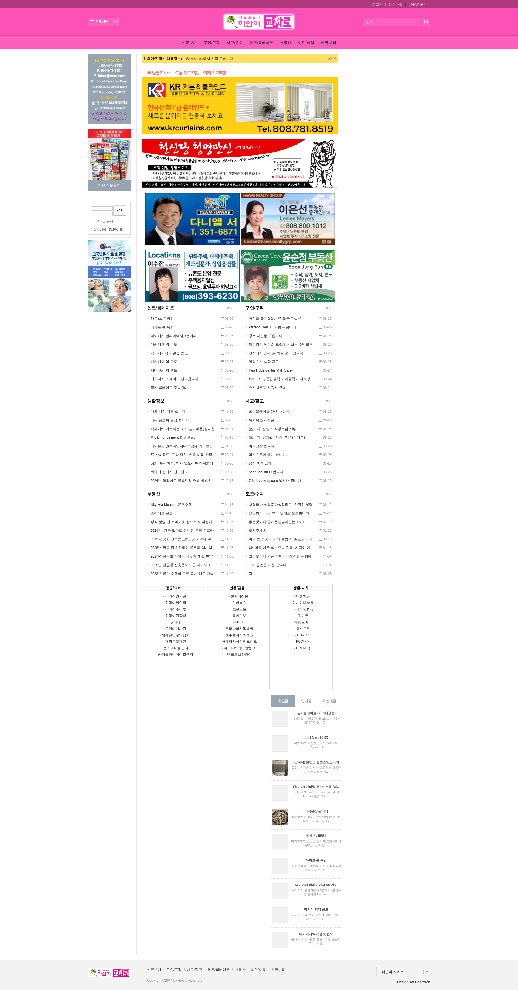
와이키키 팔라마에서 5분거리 (174, 335)
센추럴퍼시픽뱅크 (239, 634)
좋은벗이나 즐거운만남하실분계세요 (277, 521)
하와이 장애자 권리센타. (170, 471)
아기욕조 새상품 (261, 419)
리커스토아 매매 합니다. (268, 454)
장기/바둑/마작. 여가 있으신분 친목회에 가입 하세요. (182, 463)
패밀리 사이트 (393, 971)
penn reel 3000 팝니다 (266, 471)
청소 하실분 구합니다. (266, 335)
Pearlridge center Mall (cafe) (271, 370)
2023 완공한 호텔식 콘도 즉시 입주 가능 (182, 573)
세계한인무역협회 (176, 634)
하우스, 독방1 (161, 318)
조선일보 (239, 608)
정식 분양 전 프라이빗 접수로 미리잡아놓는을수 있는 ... (181, 521)
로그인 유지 (104, 220)
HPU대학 (303, 647)
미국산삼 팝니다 (261, 445)
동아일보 (239, 615)
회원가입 (395, 4)
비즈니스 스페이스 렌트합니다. (175, 378)
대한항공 (303, 596)
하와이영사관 (175, 596)
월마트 (303, 615)
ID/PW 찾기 (417, 4)
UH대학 (303, 634)
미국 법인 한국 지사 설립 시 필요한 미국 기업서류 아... (280, 539)
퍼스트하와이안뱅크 (239, 647)
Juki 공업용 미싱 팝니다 (268, 564)
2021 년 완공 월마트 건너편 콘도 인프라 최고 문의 (182, 530)
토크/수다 (255, 493)
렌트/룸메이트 (261, 42)
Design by (413, 981)
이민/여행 (306, 42)
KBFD (239, 621)
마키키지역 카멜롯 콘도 (169, 352)
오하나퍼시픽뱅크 (239, 628)
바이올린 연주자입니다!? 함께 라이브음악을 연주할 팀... (182, 446)
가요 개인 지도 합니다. (168, 411)
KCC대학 (303, 641)
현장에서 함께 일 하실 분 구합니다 (276, 352)
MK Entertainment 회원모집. (173, 437)
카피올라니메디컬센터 (175, 654)
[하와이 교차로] (259, 21)
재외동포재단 (175, 641)
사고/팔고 (235, 42)
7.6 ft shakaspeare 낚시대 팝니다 (275, 480)
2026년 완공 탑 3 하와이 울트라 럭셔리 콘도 (181, 547)
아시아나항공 (302, 602)
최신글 (283, 701)
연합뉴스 (239, 602)
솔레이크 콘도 (162, 512)
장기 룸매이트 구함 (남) (169, 387)
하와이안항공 (302, 608)
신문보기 (189, 42)
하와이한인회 (175, 602)
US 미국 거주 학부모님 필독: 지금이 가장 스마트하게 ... (279, 547)
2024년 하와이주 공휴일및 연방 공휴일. (182, 480)
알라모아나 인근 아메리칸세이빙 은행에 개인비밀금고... (280, 556)
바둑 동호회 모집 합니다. (170, 419)
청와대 (176, 621)
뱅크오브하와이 (239, 654)
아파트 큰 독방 (162, 326)
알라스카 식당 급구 (264, 361)
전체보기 (103, 22)
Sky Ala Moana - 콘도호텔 (171, 504)
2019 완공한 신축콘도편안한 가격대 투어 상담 (181, 539)
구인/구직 (212, 42)
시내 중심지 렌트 (164, 370)
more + (328, 307)
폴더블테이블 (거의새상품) (270, 411)
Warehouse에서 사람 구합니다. (210, 58)
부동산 (285, 42)
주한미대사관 (175, 628)
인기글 (306, 701)
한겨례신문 (239, 596)
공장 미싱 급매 (260, 463)
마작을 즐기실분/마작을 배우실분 (275, 318)
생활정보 (156, 400)
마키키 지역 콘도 (164, 344)
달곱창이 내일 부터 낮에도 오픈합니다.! (280, 512)
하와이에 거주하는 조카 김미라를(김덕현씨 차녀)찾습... (182, 428)
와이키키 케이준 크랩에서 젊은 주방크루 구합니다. (281, 344)
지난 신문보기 (109, 185)
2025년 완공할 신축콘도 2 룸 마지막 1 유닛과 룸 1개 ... (180, 565)
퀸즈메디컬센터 (175, 647)
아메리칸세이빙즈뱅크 (239, 641)
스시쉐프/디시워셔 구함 (267, 387)
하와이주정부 (175, 608)
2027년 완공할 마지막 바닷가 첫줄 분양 (182, 556)
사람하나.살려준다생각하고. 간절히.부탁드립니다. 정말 (281, 504)
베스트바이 (303, 621)
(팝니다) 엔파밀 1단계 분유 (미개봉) (277, 437)
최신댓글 (329, 701)
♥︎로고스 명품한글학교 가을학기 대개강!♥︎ (280, 378)
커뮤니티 (328, 42)
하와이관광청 (175, 615)
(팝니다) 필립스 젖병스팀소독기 (274, 428)
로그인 (377, 4)
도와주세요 (257, 530)
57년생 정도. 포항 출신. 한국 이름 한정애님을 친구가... (181, 454)
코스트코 (303, 628)
